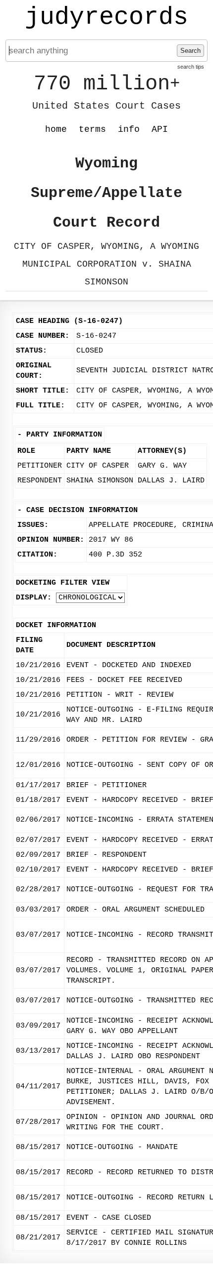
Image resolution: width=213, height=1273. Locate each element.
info (129, 129)
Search (190, 50)
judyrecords (106, 17)
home (56, 129)
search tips (190, 67)
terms (92, 129)
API (160, 129)
